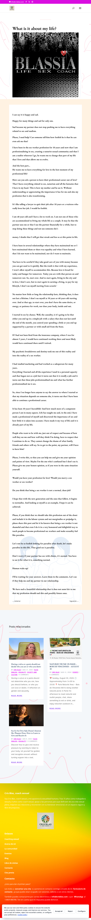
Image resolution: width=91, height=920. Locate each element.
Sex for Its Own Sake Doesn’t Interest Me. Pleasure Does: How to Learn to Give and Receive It (26, 733)
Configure (81, 911)
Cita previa (9, 872)
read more (16, 695)
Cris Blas (17, 670)
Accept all (58, 911)
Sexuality (22, 672)
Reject (70, 911)
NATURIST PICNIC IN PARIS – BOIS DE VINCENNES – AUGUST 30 (64, 666)
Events (75, 672)
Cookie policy (22, 915)
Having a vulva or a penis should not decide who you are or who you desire (26, 665)
